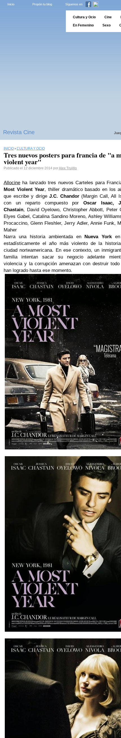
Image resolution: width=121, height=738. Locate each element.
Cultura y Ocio (84, 17)
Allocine (12, 182)
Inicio (10, 4)
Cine (108, 17)
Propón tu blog (42, 4)
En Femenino (83, 25)
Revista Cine (19, 132)
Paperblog (31, 21)
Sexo (106, 25)
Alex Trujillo (68, 168)
